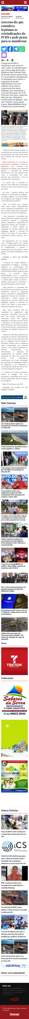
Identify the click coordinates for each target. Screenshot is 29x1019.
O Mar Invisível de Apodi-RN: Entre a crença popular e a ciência (14, 448)
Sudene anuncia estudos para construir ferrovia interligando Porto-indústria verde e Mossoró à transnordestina (13, 542)
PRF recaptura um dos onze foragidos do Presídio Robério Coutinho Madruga (12, 885)
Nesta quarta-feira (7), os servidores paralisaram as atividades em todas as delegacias (14, 164)
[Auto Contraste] (12, 60)
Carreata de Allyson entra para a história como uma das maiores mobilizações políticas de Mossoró (13, 934)
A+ (3, 60)
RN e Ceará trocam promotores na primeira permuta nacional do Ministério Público (13, 589)
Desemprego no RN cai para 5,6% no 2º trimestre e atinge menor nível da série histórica (14, 612)
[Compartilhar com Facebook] (10, 49)
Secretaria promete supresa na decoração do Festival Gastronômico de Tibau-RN (14, 426)
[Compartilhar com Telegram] (16, 49)
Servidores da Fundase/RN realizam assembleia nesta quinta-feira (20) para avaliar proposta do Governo (14, 518)
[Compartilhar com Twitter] (4, 49)
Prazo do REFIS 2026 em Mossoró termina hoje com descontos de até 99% (13, 834)
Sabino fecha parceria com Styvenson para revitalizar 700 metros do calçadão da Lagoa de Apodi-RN (12, 636)
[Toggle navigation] (25, 2)
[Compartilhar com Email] (4, 55)
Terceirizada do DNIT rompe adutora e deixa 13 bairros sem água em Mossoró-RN (14, 909)
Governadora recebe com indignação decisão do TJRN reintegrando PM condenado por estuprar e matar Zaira (13, 494)
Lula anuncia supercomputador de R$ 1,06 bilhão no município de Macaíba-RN (13, 470)
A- (8, 60)
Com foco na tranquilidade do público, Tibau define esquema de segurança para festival (13, 566)
